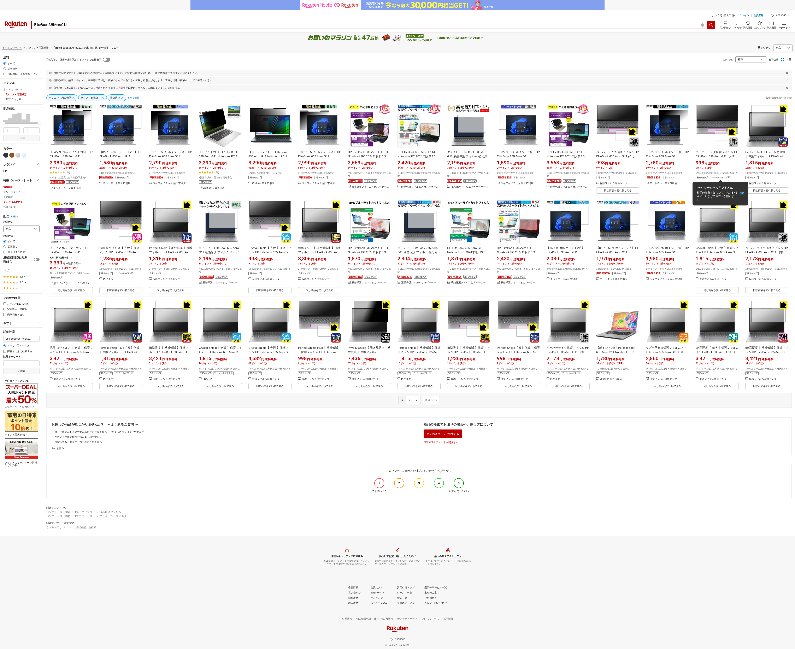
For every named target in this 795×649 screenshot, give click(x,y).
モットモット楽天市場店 (67, 188)
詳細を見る (174, 87)
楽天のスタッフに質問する (443, 433)
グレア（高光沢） (13, 201)
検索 (22, 138)
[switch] (37, 259)
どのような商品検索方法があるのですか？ (78, 436)
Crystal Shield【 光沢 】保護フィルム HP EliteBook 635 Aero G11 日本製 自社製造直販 (717, 252)
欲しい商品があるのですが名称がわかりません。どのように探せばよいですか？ (99, 432)
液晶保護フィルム (110, 512)
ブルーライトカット (14, 192)
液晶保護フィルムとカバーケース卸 (371, 187)
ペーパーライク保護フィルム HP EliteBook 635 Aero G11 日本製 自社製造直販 (766, 252)
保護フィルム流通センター (615, 183)
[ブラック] (5, 155)
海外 (15, 216)
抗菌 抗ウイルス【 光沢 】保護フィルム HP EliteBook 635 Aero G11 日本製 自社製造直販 (71, 352)
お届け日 (8, 236)
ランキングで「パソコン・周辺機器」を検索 (71, 527)
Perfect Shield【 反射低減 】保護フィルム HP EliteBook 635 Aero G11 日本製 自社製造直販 (170, 252)
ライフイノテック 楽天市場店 (169, 183)
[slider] (3, 123)
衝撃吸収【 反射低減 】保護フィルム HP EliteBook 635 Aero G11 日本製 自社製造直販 (170, 352)
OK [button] (742, 193)
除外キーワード (12, 356)
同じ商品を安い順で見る (617, 190)
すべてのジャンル (12, 47)
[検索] (711, 25)
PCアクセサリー (85, 512)
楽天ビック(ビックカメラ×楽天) (71, 283)
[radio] (4, 63)
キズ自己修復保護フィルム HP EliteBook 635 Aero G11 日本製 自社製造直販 (666, 352)
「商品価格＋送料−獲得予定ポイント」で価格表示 (73, 59)
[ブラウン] (11, 155)
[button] (780, 15)
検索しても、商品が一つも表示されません (78, 441)
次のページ (431, 399)
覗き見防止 (9, 206)
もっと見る (58, 448)
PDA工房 (108, 279)
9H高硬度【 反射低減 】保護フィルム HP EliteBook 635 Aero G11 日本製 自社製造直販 (766, 352)
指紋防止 (8, 187)
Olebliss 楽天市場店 (213, 188)
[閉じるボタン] (787, 73)
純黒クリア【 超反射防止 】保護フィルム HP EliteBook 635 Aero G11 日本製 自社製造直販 (319, 252)
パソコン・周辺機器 (58, 512)
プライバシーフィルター (114, 516)
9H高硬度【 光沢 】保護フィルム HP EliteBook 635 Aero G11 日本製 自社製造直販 (717, 352)
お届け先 (8, 222)
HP (5, 171)
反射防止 (8, 196)
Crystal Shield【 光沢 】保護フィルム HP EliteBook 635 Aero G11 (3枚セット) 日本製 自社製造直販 (270, 352)
